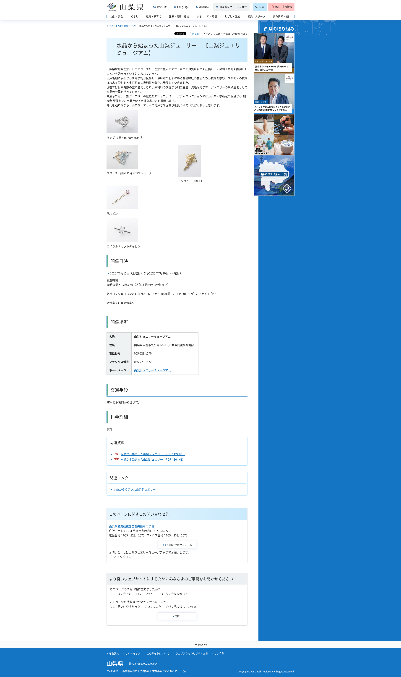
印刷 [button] (197, 33)
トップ (110, 25)
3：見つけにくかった (183, 606)
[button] (160, 7)
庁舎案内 (114, 653)
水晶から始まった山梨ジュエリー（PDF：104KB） (153, 459)
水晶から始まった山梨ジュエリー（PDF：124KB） (153, 454)
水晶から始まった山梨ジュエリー (134, 489)
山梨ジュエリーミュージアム (152, 370)
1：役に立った (122, 594)
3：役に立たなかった (174, 594)
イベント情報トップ (125, 25)
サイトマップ (132, 653)
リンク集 (219, 653)
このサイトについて (158, 653)
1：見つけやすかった (126, 606)
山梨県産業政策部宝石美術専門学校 (131, 526)
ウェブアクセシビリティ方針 (191, 653)
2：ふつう (146, 594)
